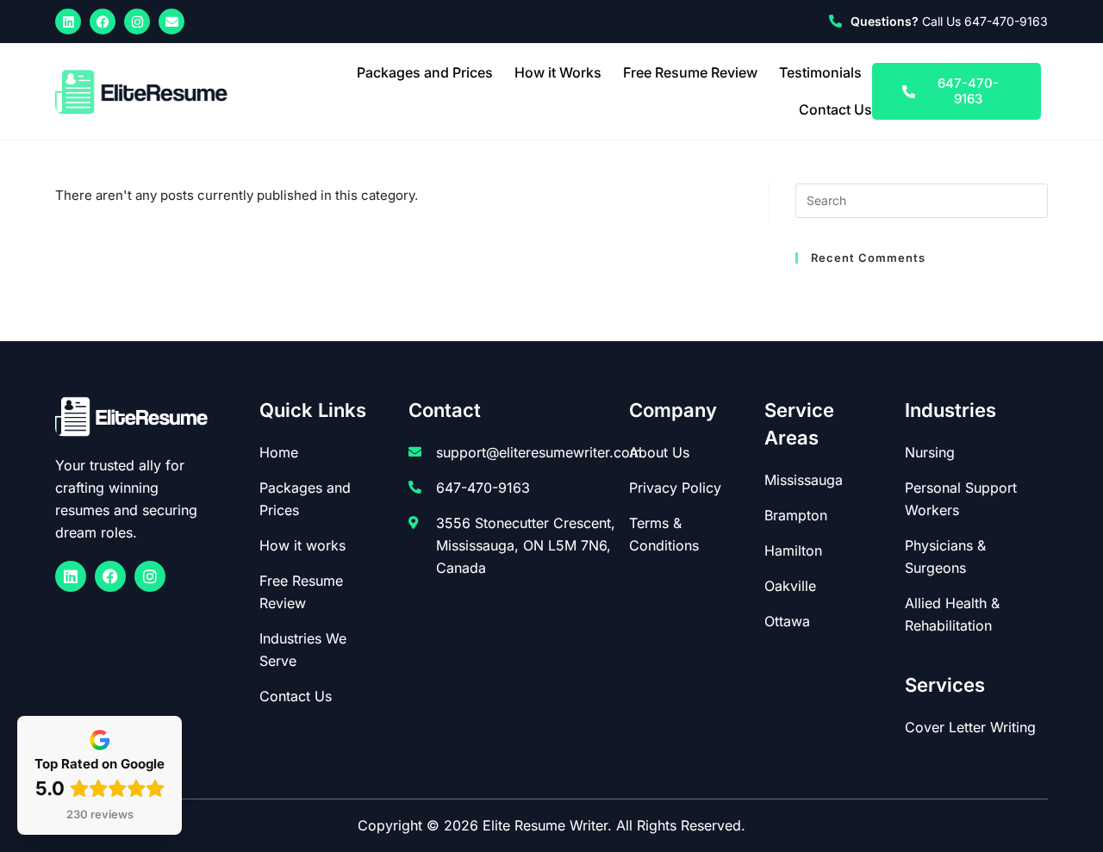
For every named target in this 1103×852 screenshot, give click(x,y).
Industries (950, 410)
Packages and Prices (425, 72)
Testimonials (820, 72)
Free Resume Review (690, 72)
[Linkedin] (68, 21)
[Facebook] (102, 21)
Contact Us (835, 109)
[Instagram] (137, 21)
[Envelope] (171, 21)
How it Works (557, 72)
